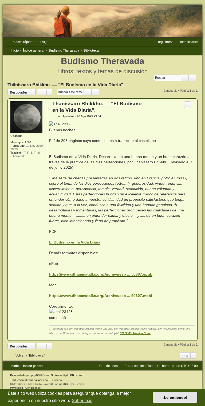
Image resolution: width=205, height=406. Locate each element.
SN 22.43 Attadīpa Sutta (135, 333)
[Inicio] (102, 21)
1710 (28, 142)
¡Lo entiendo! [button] (175, 397)
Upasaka (16, 135)
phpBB (35, 375)
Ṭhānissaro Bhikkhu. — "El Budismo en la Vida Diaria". (65, 84)
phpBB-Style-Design (71, 383)
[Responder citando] (187, 104)
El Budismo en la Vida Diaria (74, 242)
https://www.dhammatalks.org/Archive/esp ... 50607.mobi (100, 295)
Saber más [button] (82, 400)
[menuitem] (41, 42)
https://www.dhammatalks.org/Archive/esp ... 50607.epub (100, 274)
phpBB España (52, 379)
